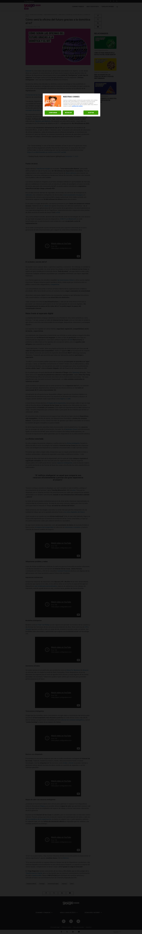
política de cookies (77, 106)
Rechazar (68, 112)
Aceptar (91, 112)
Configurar (53, 112)
